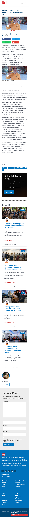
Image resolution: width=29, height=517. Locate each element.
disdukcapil (11, 167)
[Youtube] (12, 471)
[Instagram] (9, 471)
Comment (6, 401)
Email (5, 425)
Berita (13, 34)
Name (5, 419)
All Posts (6, 384)
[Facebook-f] (2, 471)
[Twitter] (6, 471)
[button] (25, 2)
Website (5, 431)
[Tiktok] (15, 471)
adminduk (4, 167)
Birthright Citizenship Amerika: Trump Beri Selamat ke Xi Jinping (12, 308)
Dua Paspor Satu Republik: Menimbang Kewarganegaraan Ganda (13, 267)
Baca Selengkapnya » (9, 240)
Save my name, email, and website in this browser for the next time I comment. (13, 440)
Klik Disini (9, 192)
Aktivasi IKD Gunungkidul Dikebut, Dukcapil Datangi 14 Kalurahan (14, 225)
